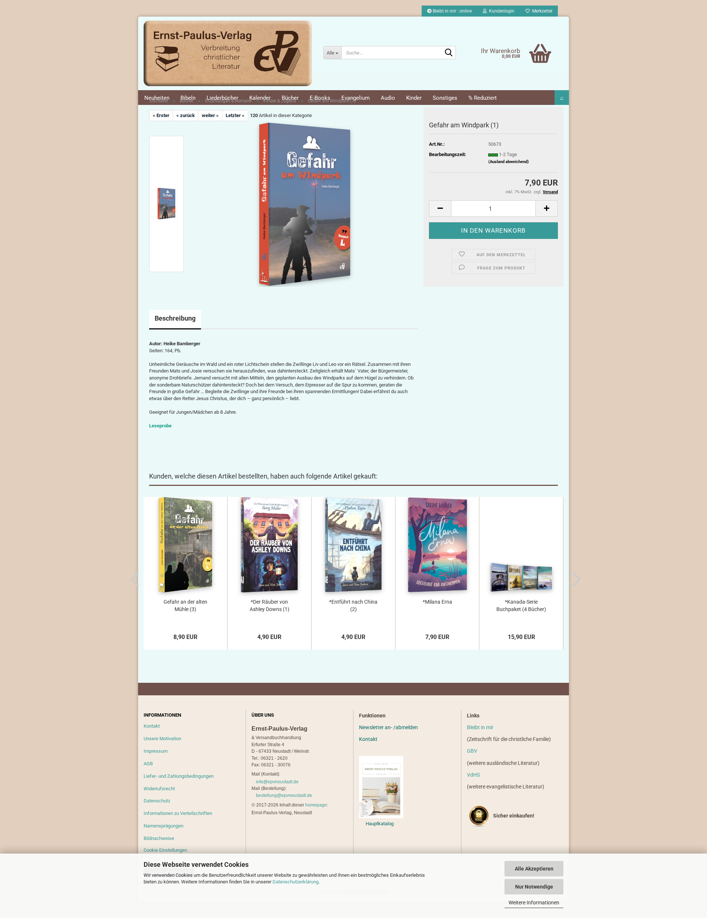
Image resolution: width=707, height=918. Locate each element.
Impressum (156, 751)
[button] (440, 208)
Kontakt (152, 726)
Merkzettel (541, 11)
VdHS (473, 775)
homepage (316, 805)
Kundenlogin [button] (500, 11)
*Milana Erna (437, 602)
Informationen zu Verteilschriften (178, 813)
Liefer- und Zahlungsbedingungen (179, 776)
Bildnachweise (159, 838)
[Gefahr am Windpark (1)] (304, 203)
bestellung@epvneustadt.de (284, 795)
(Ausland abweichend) (508, 161)
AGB (148, 763)
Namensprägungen (163, 826)
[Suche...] (449, 53)
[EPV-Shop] (228, 53)
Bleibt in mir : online (452, 11)
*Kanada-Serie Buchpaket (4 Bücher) (521, 605)
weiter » (210, 115)
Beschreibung (175, 318)
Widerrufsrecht (159, 788)
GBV (472, 751)
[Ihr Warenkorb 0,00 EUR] (525, 42)
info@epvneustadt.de (277, 781)
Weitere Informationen (534, 902)
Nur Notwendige (534, 887)
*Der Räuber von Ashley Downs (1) (269, 605)
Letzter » (235, 115)
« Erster (161, 115)
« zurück (185, 115)
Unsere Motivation (162, 738)
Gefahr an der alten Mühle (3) (185, 605)
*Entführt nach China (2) (353, 605)
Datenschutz (157, 801)
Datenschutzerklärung (295, 882)
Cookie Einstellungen (165, 850)
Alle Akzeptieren (534, 869)
